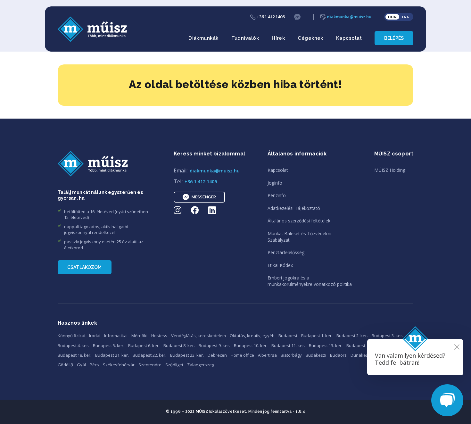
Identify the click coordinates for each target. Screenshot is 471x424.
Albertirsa (267, 355)
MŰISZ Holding (389, 170)
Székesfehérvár (119, 365)
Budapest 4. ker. (73, 345)
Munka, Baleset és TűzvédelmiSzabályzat (299, 236)
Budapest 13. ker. (326, 345)
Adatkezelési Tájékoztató (294, 208)
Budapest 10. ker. (251, 345)
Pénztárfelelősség (286, 252)
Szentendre (149, 365)
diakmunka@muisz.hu (348, 17)
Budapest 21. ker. (112, 355)
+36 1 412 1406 (270, 17)
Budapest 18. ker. (74, 355)
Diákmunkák (203, 38)
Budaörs (338, 355)
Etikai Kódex (280, 265)
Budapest (287, 335)
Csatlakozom (84, 267)
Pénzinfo (277, 195)
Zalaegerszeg (200, 365)
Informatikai (116, 335)
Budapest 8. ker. (179, 345)
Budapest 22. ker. (149, 355)
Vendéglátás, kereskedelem (198, 335)
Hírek (278, 38)
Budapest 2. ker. (352, 335)
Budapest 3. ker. (387, 335)
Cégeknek (310, 38)
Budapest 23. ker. (187, 355)
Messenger (204, 197)
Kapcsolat (349, 38)
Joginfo (275, 183)
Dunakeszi (361, 355)
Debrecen (217, 355)
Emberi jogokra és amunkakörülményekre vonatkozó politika (310, 281)
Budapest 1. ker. (317, 335)
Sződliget (174, 365)
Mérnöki (139, 335)
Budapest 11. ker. (288, 345)
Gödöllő (65, 365)
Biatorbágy (291, 355)
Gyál (81, 365)
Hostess (159, 335)
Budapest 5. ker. (108, 345)
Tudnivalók (245, 38)
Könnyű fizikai (71, 335)
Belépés (394, 38)
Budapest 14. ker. (363, 345)
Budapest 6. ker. (144, 345)
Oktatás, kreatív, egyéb (252, 335)
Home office (242, 355)
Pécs (94, 365)
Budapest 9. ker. (214, 345)
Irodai (94, 335)
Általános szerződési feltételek (299, 221)
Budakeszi (316, 355)
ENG (405, 16)
